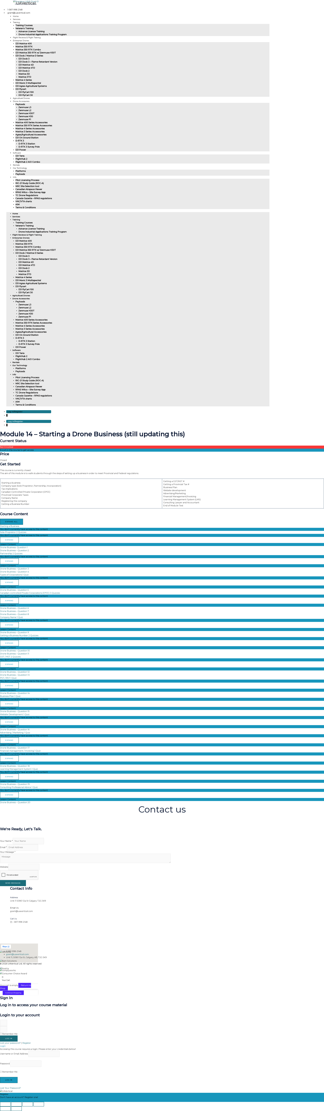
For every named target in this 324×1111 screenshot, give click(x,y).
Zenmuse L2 (24, 110)
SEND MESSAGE (13, 883)
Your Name (6, 841)
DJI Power (20, 347)
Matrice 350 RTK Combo (28, 49)
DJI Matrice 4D (26, 65)
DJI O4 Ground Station (26, 137)
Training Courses (24, 25)
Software (17, 153)
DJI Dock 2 (23, 71)
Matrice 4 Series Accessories (30, 128)
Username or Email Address (14, 1054)
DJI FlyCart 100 (26, 92)
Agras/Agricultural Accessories (31, 134)
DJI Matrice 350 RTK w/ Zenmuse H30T (35, 52)
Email (3, 847)
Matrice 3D (24, 74)
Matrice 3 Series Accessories (30, 131)
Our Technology (20, 168)
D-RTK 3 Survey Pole (29, 147)
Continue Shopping (13, 993)
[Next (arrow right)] (16, 1108)
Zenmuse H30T (26, 113)
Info (14, 177)
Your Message (7, 852)
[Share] (27, 1104)
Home (15, 213)
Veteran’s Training (24, 28)
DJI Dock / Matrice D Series (29, 56)
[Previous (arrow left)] (5, 1108)
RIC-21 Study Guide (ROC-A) (29, 183)
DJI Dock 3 (23, 59)
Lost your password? (10, 1043)
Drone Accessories (21, 101)
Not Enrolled (6, 447)
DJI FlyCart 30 (25, 292)
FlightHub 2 (21, 159)
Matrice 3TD (24, 77)
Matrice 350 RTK (24, 46)
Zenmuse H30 (25, 116)
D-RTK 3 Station (26, 144)
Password (5, 1063)
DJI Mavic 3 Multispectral (28, 83)
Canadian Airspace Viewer (28, 189)
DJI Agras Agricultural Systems (31, 86)
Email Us (14, 908)
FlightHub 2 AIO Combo (27, 162)
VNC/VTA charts (23, 201)
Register (26, 1043)
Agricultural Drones (21, 295)
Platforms (20, 171)
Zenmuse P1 (24, 119)
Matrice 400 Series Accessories (31, 122)
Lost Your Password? (10, 1088)
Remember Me (9, 1034)
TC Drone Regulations (26, 195)
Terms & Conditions (25, 207)
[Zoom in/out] (5, 1104)
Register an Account (10, 1100)
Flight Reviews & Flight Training (27, 235)
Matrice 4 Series (23, 80)
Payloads (20, 104)
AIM (17, 204)
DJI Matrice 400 (23, 43)
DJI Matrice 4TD (26, 68)
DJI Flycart (20, 89)
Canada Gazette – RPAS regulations (33, 198)
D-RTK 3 (19, 141)
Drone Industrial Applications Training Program (42, 34)
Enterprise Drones (21, 40)
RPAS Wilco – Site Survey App (30, 192)
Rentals (15, 362)
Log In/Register (15, 412)
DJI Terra (19, 156)
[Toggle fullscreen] (16, 1104)
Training (16, 22)
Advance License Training (31, 31)
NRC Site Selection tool (27, 186)
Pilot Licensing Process (27, 180)
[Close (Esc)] (38, 1104)
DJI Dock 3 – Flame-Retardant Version (37, 62)
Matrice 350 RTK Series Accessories (33, 125)
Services (16, 217)
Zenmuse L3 (24, 107)
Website (4, 867)
